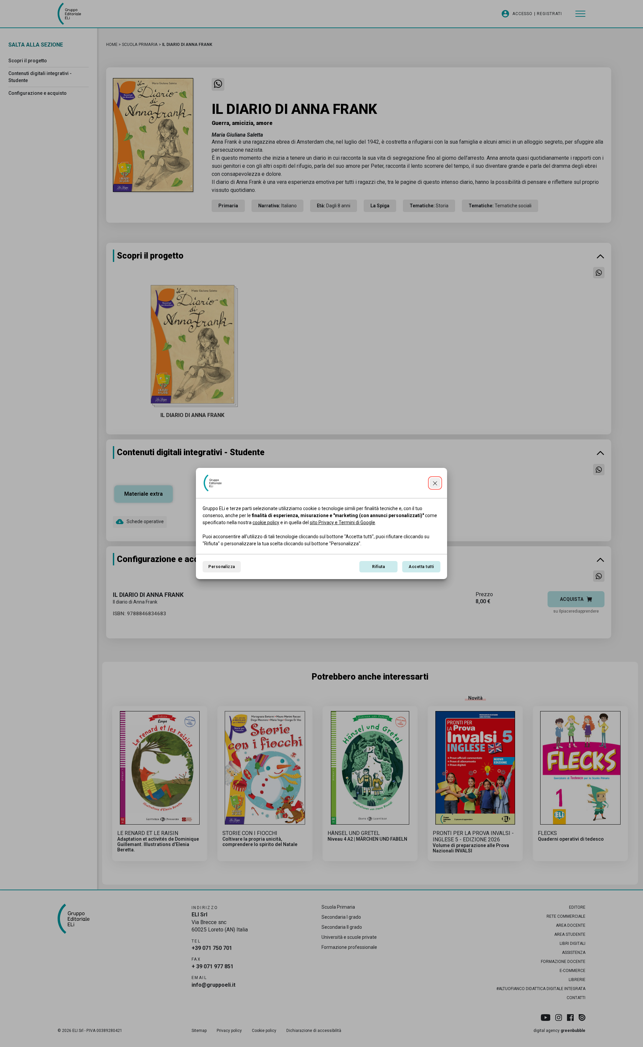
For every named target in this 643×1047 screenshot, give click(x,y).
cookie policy (266, 522)
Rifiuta (378, 566)
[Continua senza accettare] (435, 483)
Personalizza (221, 566)
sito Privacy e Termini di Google (342, 522)
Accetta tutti (421, 566)
